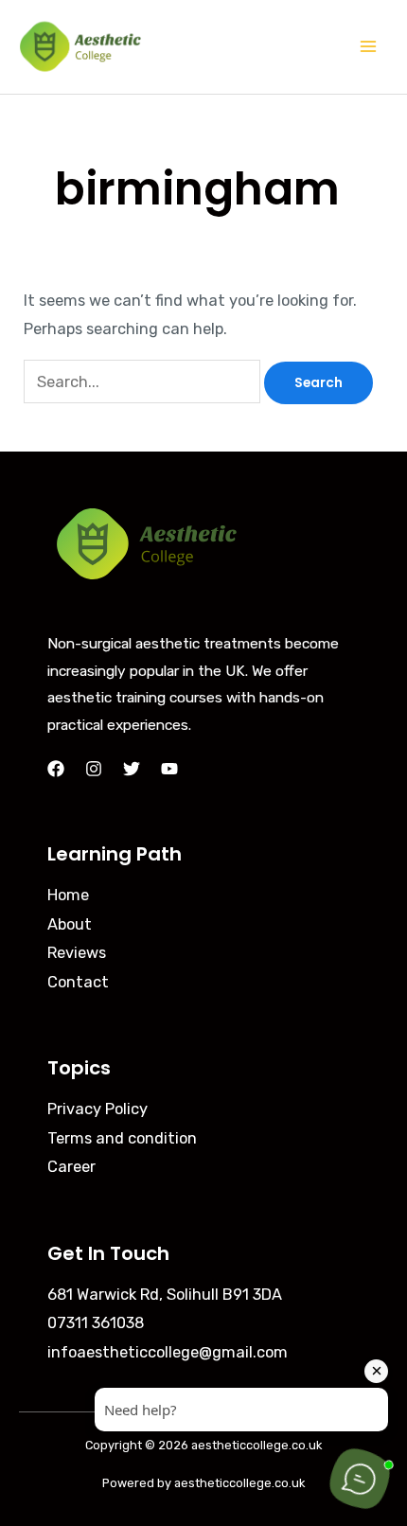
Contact (78, 982)
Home (68, 895)
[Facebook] (55, 768)
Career (71, 1167)
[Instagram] (93, 768)
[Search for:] (144, 382)
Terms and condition (122, 1138)
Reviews (76, 953)
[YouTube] (169, 768)
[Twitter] (131, 768)
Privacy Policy (97, 1109)
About (69, 924)
